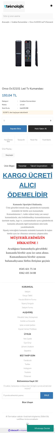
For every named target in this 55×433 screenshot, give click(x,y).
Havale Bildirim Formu (27, 299)
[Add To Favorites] (8, 139)
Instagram (28, 368)
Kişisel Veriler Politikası (27, 329)
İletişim (27, 292)
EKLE (46, 395)
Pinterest (27, 376)
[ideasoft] (13, 430)
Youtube (27, 372)
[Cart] (50, 6)
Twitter (27, 364)
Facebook (27, 360)
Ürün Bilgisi (9, 165)
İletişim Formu (27, 307)
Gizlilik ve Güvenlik (27, 321)
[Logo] (14, 7)
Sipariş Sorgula (27, 303)
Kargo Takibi (27, 295)
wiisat (22, 105)
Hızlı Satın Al (41, 128)
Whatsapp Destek (42, 428)
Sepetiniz (27, 351)
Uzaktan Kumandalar (28, 101)
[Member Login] (45, 7)
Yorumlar (22, 165)
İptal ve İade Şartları (27, 325)
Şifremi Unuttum (27, 347)
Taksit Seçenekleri (38, 165)
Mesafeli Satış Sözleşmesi (27, 317)
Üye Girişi (27, 343)
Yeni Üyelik (27, 339)
